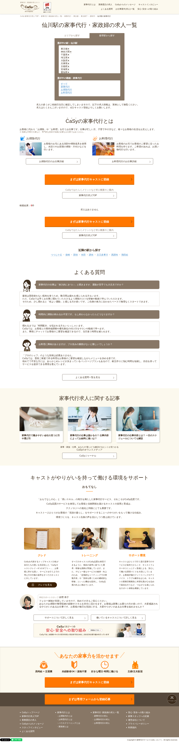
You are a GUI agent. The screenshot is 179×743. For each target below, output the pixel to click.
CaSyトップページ (31, 712)
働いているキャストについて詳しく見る (116, 617)
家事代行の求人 (101, 716)
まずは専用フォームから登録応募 (89, 699)
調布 (91, 255)
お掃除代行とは (65, 716)
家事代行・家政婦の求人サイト (30, 2)
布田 (83, 255)
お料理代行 (66, 92)
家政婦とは (63, 726)
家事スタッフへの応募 (138, 716)
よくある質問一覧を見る (88, 377)
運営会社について (136, 720)
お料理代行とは (65, 719)
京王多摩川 (102, 255)
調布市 (92, 16)
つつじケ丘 (56, 255)
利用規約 (132, 727)
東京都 (75, 16)
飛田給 (124, 255)
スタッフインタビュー (32, 727)
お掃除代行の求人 (102, 719)
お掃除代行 (66, 89)
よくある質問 (107, 9)
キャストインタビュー (148, 4)
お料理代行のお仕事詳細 (124, 161)
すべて (64, 84)
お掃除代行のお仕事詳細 (51, 161)
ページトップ (172, 701)
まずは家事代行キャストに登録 (89, 179)
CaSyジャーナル (87, 456)
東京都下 (84, 16)
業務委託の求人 (105, 4)
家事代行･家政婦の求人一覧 (51, 16)
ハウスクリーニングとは (69, 723)
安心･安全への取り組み (147, 9)
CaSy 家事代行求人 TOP (29, 16)
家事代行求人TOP (88, 195)
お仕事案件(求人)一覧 (125, 9)
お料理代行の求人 (102, 723)
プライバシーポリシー (138, 723)
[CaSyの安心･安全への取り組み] (89, 631)
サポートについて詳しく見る (59, 617)
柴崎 (67, 255)
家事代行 (67, 16)
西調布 (114, 255)
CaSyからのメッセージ (125, 4)
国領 (75, 255)
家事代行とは (90, 4)
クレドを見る (45, 585)
